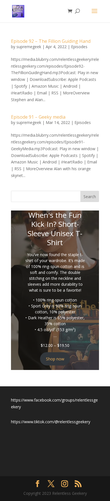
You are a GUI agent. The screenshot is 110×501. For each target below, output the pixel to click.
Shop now (55, 359)
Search (89, 196)
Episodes (79, 46)
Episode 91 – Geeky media (38, 117)
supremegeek (28, 46)
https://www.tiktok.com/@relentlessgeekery (50, 421)
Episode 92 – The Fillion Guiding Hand (51, 41)
